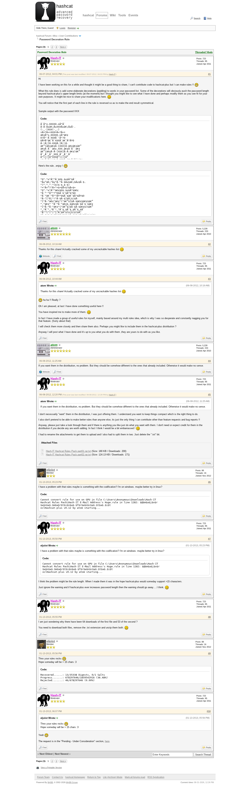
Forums (101, 15)
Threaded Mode (204, 52)
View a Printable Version (51, 767)
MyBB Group (72, 782)
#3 (209, 279)
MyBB (50, 782)
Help (209, 18)
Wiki (113, 15)
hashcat (88, 15)
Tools (122, 15)
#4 (209, 361)
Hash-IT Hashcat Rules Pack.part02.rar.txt (68, 454)
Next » (63, 47)
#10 (209, 711)
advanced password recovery (63, 11)
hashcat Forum (43, 36)
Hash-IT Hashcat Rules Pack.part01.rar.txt (68, 451)
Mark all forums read (135, 777)
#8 (209, 617)
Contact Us (57, 777)
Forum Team (43, 777)
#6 (209, 482)
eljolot (50, 470)
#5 (209, 394)
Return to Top (94, 777)
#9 (209, 653)
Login (62, 28)
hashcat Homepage (75, 777)
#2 (209, 244)
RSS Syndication (156, 777)
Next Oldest (46, 754)
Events (133, 15)
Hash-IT (112, 74)
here (107, 741)
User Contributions (68, 36)
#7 (209, 539)
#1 (209, 74)
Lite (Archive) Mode (112, 777)
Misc (55, 36)
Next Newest (61, 754)
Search (197, 18)
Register (72, 28)
